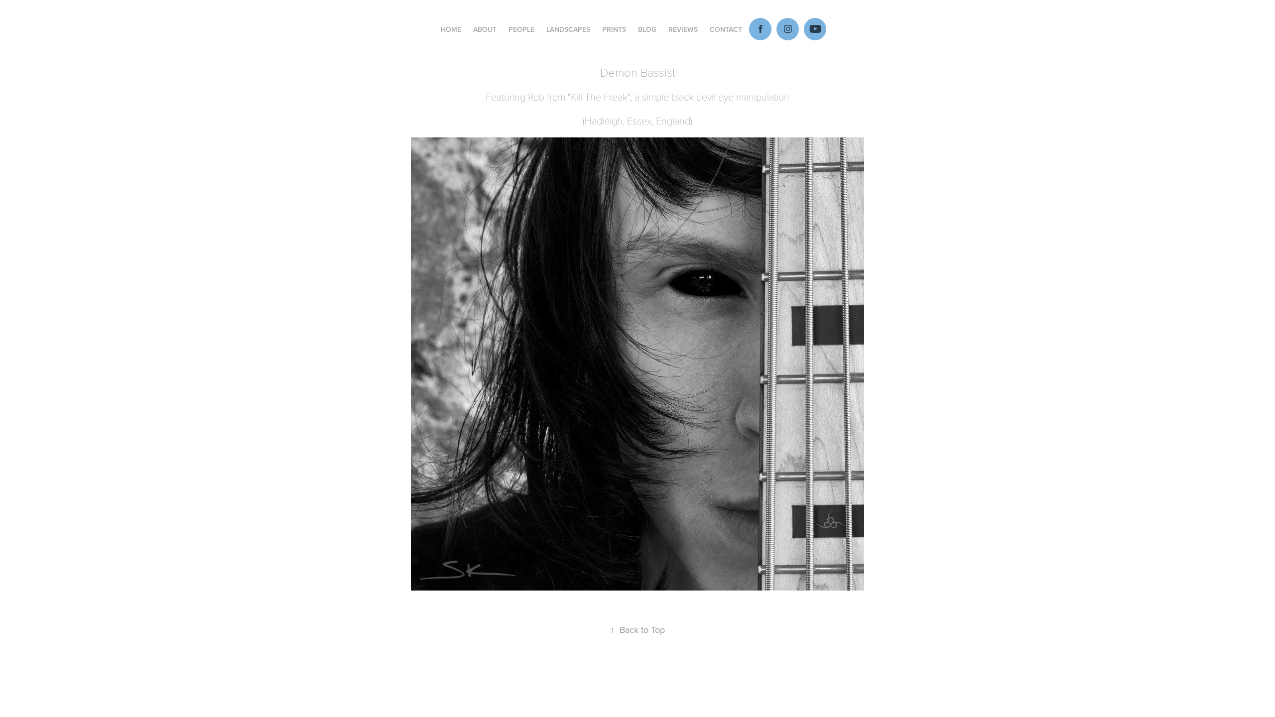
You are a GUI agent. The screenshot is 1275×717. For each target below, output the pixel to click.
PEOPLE (521, 29)
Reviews (683, 29)
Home (451, 29)
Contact (726, 29)
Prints (614, 29)
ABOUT (485, 29)
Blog (647, 29)
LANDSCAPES (568, 29)
